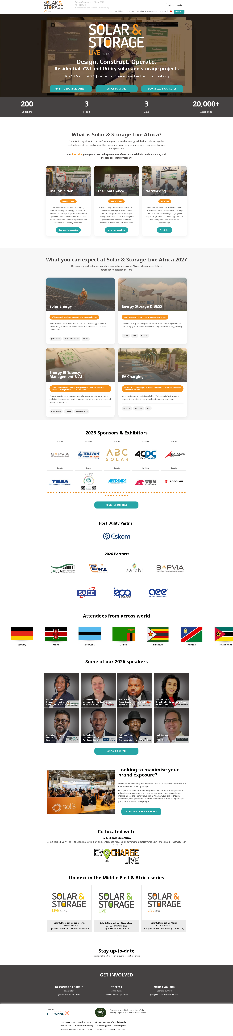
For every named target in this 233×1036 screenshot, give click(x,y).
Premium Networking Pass (147, 11)
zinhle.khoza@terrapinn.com (116, 994)
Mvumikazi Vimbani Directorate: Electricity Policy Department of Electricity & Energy (61, 701)
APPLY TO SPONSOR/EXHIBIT (71, 88)
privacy (90, 1029)
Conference (129, 11)
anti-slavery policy (84, 1022)
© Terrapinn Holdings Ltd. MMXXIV (72, 1029)
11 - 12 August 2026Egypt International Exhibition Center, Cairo (116, 926)
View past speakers (116, 230)
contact (112, 1029)
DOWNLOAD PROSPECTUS (162, 88)
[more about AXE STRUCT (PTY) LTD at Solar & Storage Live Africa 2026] (146, 481)
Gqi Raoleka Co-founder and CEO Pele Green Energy (91, 737)
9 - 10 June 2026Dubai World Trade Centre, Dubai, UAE (164, 926)
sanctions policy (119, 1026)
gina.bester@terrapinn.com (69, 994)
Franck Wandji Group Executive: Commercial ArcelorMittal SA (132, 701)
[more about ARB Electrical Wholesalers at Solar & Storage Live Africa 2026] (89, 481)
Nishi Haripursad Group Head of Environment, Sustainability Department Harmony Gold (180, 701)
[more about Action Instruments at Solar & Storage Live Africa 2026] (60, 454)
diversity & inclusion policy (84, 1026)
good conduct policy (67, 1022)
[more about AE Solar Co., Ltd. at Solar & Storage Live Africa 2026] (60, 481)
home (110, 11)
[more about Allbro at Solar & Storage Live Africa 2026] (89, 454)
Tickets (171, 5)
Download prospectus (68, 230)
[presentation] (115, 935)
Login (179, 5)
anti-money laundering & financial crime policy (110, 1022)
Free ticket (164, 230)
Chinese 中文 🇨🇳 (166, 11)
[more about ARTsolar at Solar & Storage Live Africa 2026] (117, 481)
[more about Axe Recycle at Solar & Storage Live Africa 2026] (146, 454)
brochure (121, 1029)
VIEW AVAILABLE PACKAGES (141, 811)
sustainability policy (104, 1026)
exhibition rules (65, 1026)
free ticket (77, 154)
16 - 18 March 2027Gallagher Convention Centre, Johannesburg (69, 926)
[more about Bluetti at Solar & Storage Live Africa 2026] (174, 481)
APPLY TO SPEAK (116, 88)
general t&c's (101, 1029)
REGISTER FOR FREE (116, 504)
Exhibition (119, 11)
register (179, 12)
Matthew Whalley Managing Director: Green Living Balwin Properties (97, 701)
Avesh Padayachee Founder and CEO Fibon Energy (54, 737)
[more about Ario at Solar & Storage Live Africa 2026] (117, 454)
